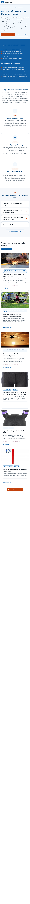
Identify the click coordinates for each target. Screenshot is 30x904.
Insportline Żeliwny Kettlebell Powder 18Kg (14, 432)
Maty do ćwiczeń (7, 466)
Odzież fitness (7, 389)
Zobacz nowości (5, 249)
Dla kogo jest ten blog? (9, 225)
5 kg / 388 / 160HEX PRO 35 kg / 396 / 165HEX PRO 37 (14, 271)
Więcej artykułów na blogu (14, 231)
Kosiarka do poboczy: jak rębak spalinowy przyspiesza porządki (12, 315)
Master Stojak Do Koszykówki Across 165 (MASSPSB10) (15, 470)
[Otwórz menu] (27, 2)
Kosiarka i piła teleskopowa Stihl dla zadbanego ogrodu (13, 275)
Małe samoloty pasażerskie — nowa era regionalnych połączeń (14, 355)
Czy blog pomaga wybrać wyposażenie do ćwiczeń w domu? (13, 211)
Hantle (5, 427)
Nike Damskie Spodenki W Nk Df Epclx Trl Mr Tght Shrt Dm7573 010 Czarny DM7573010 (14, 394)
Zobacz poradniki (22, 34)
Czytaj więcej (6, 288)
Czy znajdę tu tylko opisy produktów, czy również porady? (13, 218)
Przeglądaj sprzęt (7, 34)
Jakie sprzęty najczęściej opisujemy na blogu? (13, 204)
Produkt (15, 389)
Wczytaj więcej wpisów (14, 489)
